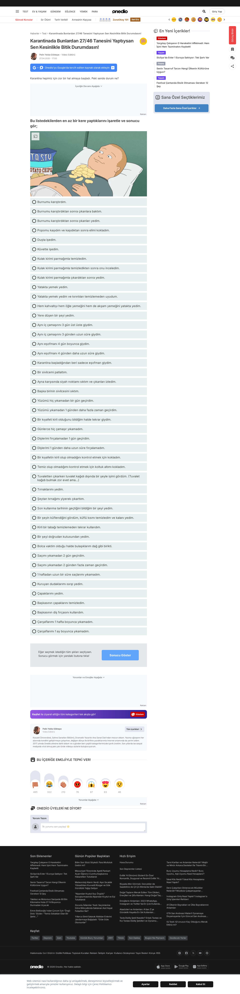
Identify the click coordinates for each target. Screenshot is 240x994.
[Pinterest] (207, 953)
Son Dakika (134, 938)
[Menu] (17, 11)
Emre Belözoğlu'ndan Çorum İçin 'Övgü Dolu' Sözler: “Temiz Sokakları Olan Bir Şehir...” (50, 913)
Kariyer (109, 953)
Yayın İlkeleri (142, 953)
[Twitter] (193, 953)
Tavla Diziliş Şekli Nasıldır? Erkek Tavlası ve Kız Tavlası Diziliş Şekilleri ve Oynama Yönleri (141, 921)
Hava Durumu (126, 862)
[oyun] (206, 19)
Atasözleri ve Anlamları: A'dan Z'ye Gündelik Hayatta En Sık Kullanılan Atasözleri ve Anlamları (137, 912)
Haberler (34, 33)
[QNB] (174, 19)
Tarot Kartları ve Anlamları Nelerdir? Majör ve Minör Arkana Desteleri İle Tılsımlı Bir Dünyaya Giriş (187, 865)
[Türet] (180, 19)
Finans (161, 63)
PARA (95, 11)
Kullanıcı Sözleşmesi (124, 953)
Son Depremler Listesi (131, 869)
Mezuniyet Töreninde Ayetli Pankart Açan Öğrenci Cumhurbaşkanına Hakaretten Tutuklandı (92, 874)
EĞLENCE (70, 11)
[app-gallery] (201, 967)
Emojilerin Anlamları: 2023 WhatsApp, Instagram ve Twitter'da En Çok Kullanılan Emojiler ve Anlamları (140, 904)
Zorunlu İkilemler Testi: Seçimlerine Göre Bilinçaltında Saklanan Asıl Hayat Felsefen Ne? (93, 908)
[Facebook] (186, 953)
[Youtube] (200, 953)
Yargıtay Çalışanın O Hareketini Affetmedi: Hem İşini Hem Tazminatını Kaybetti (183, 45)
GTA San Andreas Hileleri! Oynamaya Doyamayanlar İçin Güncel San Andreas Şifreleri (186, 916)
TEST (25, 11)
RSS (158, 953)
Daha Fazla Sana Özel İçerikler (180, 108)
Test (44, 33)
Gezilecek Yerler (178, 938)
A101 (110, 938)
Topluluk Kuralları (80, 953)
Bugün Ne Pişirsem (154, 938)
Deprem (48, 938)
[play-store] (182, 967)
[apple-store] (164, 967)
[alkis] (213, 19)
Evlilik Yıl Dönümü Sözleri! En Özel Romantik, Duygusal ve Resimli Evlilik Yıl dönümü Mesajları (139, 878)
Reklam (93, 953)
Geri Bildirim (49, 953)
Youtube (71, 938)
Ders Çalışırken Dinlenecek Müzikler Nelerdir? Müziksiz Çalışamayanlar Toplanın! (185, 890)
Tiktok (121, 938)
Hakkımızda (36, 953)
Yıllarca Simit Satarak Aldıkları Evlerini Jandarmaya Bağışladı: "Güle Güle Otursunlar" (93, 919)
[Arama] (204, 11)
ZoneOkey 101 (120, 19)
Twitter (35, 938)
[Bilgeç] (187, 19)
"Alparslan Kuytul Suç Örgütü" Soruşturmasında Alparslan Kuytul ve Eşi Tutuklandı (95, 896)
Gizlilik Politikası (63, 953)
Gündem (162, 38)
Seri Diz (135, 19)
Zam (59, 938)
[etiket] (143, 41)
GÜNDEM (55, 11)
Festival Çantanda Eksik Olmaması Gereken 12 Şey (182, 84)
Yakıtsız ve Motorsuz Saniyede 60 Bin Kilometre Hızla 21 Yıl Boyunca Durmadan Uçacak (48, 902)
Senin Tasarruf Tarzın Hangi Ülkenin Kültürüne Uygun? (183, 70)
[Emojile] (200, 19)
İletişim (101, 953)
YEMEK (84, 11)
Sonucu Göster (120, 655)
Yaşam (161, 52)
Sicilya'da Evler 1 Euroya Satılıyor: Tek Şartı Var (183, 57)
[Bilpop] (193, 19)
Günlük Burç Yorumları (91, 938)
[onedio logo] (120, 11)
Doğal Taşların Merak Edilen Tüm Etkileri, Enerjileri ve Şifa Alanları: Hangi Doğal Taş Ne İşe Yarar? (140, 895)
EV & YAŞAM (39, 11)
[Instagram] (179, 953)
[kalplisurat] (219, 19)
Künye (152, 953)
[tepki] (35, 784)
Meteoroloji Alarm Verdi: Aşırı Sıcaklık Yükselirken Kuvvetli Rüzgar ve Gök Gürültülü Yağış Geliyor (93, 885)
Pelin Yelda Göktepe (57, 54)
